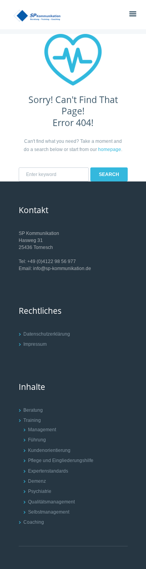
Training (32, 420)
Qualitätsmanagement (51, 502)
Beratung (33, 410)
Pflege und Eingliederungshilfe (60, 460)
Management (42, 429)
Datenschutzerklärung (46, 334)
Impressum (35, 344)
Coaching (33, 522)
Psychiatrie (39, 491)
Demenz (37, 481)
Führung (37, 440)
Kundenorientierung (49, 450)
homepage (109, 149)
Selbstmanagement (48, 512)
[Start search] (109, 174)
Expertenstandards (48, 471)
